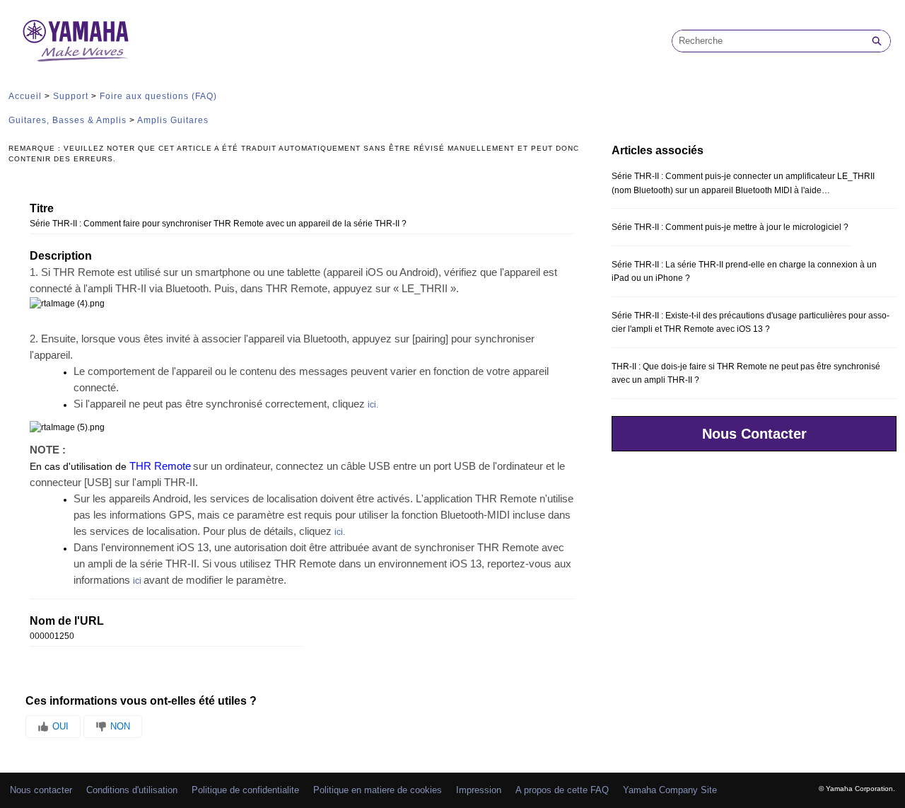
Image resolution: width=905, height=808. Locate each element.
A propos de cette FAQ (562, 790)
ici (137, 581)
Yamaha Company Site (670, 790)
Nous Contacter (754, 433)
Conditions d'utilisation (131, 790)
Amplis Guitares (173, 120)
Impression (478, 790)
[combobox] (767, 41)
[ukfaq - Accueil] (76, 41)
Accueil (25, 96)
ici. (373, 405)
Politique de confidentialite (245, 790)
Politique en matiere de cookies (377, 790)
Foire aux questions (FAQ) (158, 96)
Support (70, 96)
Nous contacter (41, 790)
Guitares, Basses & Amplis (67, 120)
